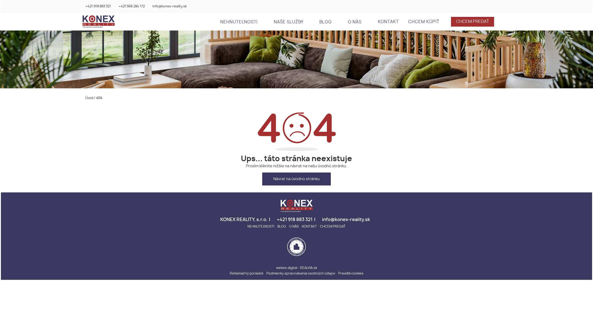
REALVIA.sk (308, 268)
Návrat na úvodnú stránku (296, 179)
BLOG (281, 226)
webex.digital (286, 268)
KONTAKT (388, 22)
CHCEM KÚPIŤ (423, 22)
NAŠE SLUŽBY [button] (289, 22)
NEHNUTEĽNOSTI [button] (239, 22)
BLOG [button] (326, 22)
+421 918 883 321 (98, 6)
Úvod (89, 98)
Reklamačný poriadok (246, 273)
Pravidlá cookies (350, 273)
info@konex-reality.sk (169, 6)
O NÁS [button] (355, 22)
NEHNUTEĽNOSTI (260, 226)
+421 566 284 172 (132, 6)
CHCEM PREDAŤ (472, 22)
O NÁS (294, 226)
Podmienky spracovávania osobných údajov (300, 273)
